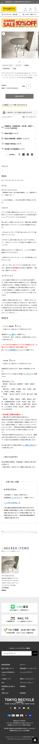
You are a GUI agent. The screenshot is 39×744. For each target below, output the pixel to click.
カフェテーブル (7, 65)
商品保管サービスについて (28, 668)
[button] (2, 2)
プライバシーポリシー (27, 683)
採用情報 (23, 693)
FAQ (3, 683)
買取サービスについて (27, 679)
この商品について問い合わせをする (14, 105)
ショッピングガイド (7, 117)
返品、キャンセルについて (29, 117)
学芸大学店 (6, 68)
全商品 (26, 65)
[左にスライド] (15, 62)
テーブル (18, 65)
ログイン (23, 665)
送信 (35, 653)
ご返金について (6, 679)
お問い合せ (5, 693)
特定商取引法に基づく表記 (9, 687)
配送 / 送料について (8, 668)
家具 (14, 68)
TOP (3, 531)
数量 (23, 86)
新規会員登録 (6, 665)
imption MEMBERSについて (8, 673)
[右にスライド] (24, 62)
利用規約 (23, 686)
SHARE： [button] (12, 154)
